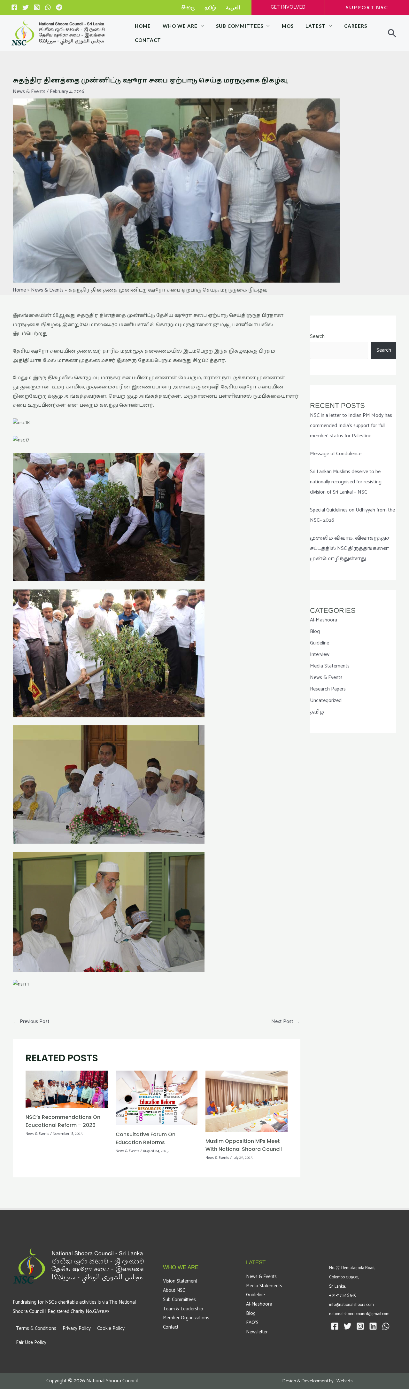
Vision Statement (180, 1281)
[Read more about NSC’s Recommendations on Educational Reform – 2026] (67, 1089)
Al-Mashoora (323, 620)
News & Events (29, 91)
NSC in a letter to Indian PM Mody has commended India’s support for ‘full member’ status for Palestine (351, 425)
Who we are (180, 26)
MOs (288, 26)
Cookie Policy (111, 1328)
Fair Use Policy (31, 1342)
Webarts (344, 1381)
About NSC (174, 1290)
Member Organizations (186, 1318)
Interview (319, 654)
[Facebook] (14, 7)
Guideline (319, 643)
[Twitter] (25, 7)
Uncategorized (326, 700)
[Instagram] (37, 7)
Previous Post (31, 1021)
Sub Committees (239, 26)
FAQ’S (252, 1323)
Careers (355, 26)
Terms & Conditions (36, 1328)
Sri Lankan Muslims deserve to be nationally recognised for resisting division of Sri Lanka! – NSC (346, 481)
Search (317, 336)
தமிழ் (210, 7)
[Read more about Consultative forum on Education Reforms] (157, 1097)
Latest (315, 26)
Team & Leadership (183, 1309)
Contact (148, 40)
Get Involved (288, 7)
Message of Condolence (335, 453)
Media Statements (330, 666)
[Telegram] (59, 7)
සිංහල (188, 7)
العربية (233, 7)
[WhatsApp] (48, 7)
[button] (361, 7)
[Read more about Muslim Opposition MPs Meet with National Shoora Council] (246, 1101)
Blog (315, 631)
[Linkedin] (373, 1326)
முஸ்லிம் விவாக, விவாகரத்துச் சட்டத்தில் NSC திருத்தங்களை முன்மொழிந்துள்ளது (350, 548)
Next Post (285, 1021)
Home (143, 26)
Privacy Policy (77, 1328)
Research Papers (328, 689)
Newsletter (257, 1332)
